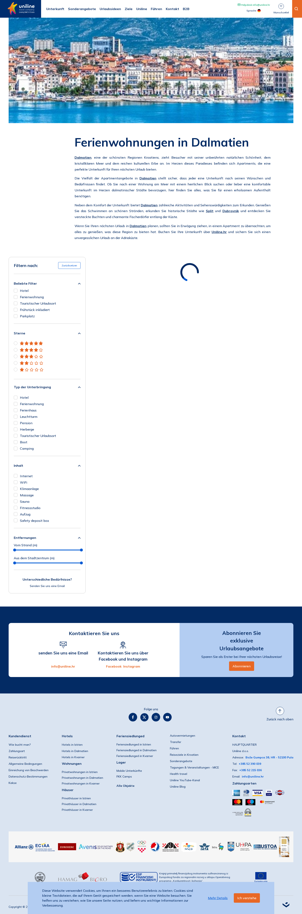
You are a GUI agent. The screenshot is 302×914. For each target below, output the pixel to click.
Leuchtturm (28, 417)
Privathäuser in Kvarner (77, 810)
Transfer (175, 742)
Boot (23, 442)
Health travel (178, 774)
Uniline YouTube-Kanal (185, 780)
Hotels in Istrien (72, 744)
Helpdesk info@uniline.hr (255, 4)
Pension (26, 423)
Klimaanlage (29, 489)
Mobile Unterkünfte (129, 771)
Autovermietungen (182, 735)
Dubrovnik (230, 211)
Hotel (24, 291)
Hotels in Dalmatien (75, 751)
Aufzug (25, 514)
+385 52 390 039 (250, 764)
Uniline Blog (178, 786)
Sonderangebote (181, 761)
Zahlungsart (17, 751)
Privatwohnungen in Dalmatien (82, 778)
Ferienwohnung (32, 297)
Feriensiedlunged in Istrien (133, 744)
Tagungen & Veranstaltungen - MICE (194, 767)
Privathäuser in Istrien (76, 798)
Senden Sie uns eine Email (47, 586)
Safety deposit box (34, 521)
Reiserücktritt (18, 757)
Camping (27, 448)
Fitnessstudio (30, 508)
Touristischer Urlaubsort (38, 303)
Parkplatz (27, 316)
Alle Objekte (125, 786)
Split (209, 211)
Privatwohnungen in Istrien (80, 772)
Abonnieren (242, 666)
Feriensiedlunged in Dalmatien (136, 750)
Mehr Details (218, 898)
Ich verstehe (246, 898)
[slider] (14, 550)
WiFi (23, 482)
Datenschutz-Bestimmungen (28, 776)
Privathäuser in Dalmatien (79, 804)
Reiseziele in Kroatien (184, 755)
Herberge (27, 429)
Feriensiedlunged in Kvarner (134, 756)
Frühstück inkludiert (35, 310)
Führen (174, 748)
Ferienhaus (28, 410)
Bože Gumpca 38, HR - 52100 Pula (269, 757)
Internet (26, 476)
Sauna (24, 501)
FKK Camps (124, 776)
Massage (27, 495)
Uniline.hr (219, 232)
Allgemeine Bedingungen (25, 764)
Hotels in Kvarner (73, 757)
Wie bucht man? (20, 744)
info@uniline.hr (63, 666)
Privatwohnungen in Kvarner (81, 783)
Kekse (13, 783)
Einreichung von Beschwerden (28, 770)
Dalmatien (83, 157)
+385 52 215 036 (250, 770)
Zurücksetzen (69, 265)
